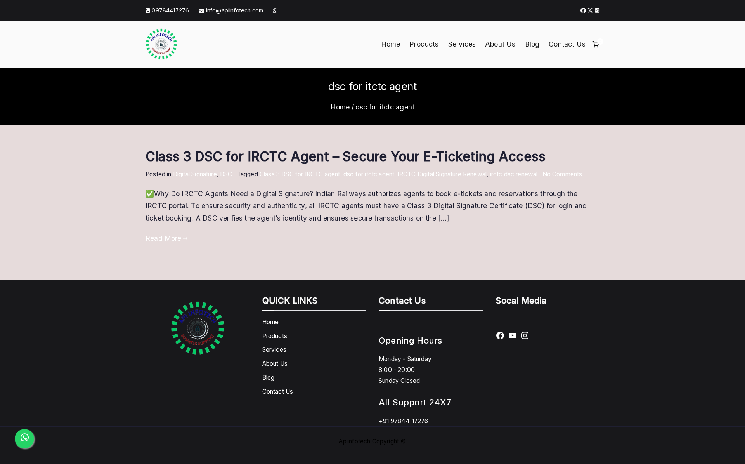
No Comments (562, 174)
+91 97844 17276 (403, 421)
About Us (500, 44)
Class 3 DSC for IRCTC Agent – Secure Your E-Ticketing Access (346, 156)
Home (390, 44)
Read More (164, 238)
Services (462, 44)
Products (423, 44)
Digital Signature (195, 174)
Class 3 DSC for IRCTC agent (300, 174)
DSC (226, 174)
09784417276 (170, 10)
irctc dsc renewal (514, 174)
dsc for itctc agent (368, 174)
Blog (532, 44)
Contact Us (567, 44)
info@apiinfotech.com (233, 10)
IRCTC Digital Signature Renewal (442, 174)
